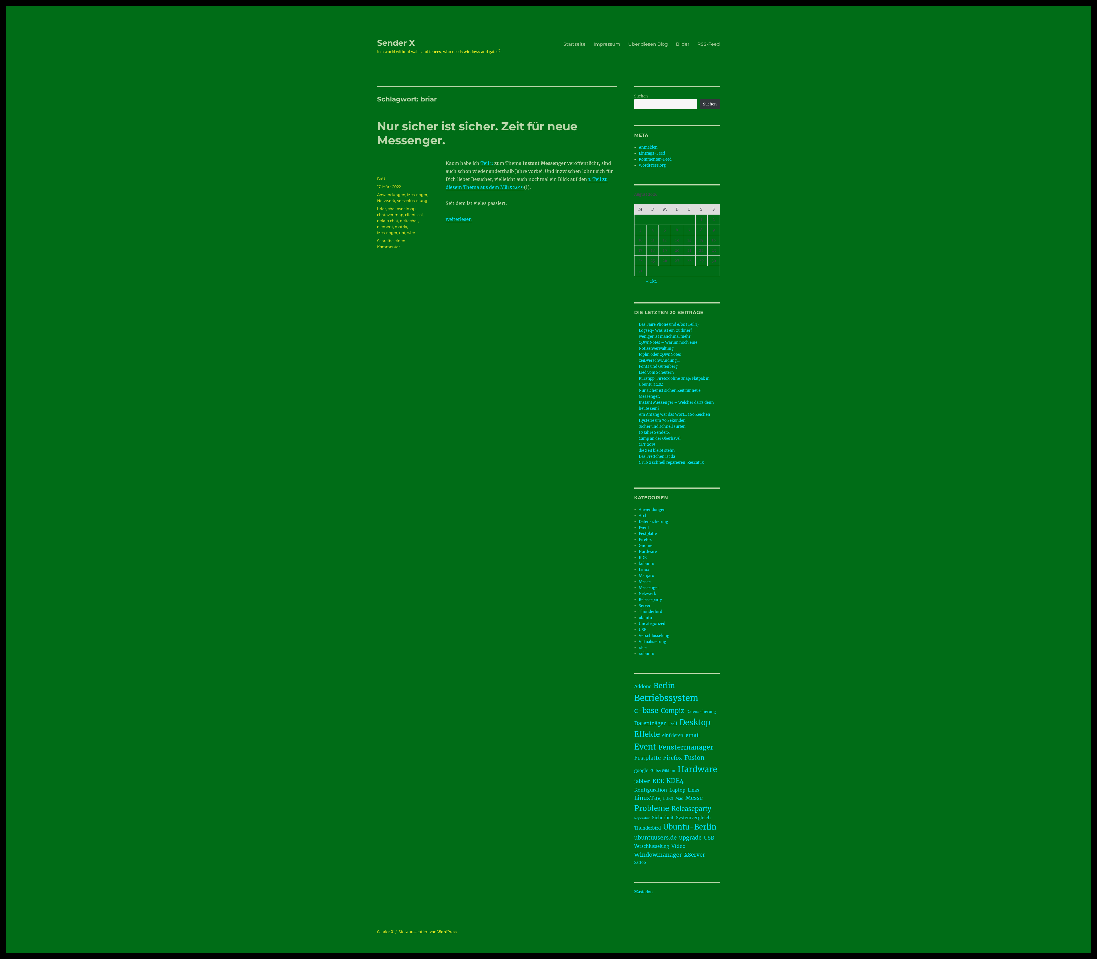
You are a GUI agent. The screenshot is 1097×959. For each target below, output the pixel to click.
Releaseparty (650, 599)
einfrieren (672, 735)
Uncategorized (652, 623)
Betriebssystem (666, 698)
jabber (642, 781)
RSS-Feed (708, 44)
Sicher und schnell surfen (662, 426)
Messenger (417, 194)
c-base (646, 710)
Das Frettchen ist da (657, 456)
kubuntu (646, 563)
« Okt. (651, 281)
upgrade (690, 837)
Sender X (396, 43)
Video (678, 846)
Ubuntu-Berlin (689, 827)
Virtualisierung (652, 641)
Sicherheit (663, 817)
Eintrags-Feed (652, 153)
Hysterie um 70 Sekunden (662, 420)
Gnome (645, 545)
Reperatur (642, 818)
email (693, 735)
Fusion (694, 758)
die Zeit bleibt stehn (657, 450)
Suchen (641, 96)
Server (644, 605)
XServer (694, 855)
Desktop (694, 722)
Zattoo (640, 862)
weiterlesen (459, 219)
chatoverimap (390, 214)
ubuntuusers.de (655, 837)
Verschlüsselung (412, 200)
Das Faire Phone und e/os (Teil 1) (669, 324)
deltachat (409, 220)
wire (411, 232)
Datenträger (650, 723)
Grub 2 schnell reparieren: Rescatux (671, 462)
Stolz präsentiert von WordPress (428, 932)
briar (381, 208)
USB (642, 629)
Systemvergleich (693, 817)
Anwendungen (391, 194)
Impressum (607, 44)
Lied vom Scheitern (656, 372)
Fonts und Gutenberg (658, 366)
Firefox (645, 539)
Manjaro (646, 575)
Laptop (677, 790)
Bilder (682, 44)
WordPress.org (652, 165)
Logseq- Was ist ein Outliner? (665, 330)
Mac (679, 798)
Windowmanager (658, 854)
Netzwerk (386, 200)
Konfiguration (650, 790)
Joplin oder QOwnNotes (660, 354)
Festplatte (648, 533)
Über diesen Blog (648, 44)
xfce (642, 647)
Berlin (664, 685)
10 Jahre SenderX (654, 432)
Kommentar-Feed (655, 159)
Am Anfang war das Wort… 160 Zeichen (674, 414)
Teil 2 (487, 163)
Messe (644, 581)
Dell (672, 723)
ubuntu (645, 617)
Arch (643, 515)
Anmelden (648, 147)
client (410, 214)
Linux (644, 569)
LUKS (668, 798)
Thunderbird (650, 611)
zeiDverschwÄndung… (659, 360)
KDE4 (675, 781)
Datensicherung (653, 521)
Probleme (651, 808)
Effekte (647, 734)
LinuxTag (647, 797)
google (641, 770)
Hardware (648, 551)
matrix (401, 226)
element (385, 226)
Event (644, 527)
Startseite (574, 44)
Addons (642, 686)
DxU (381, 178)
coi (420, 214)
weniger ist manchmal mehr (664, 336)
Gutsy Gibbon (662, 770)
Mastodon (643, 892)
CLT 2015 (647, 444)
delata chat (387, 220)
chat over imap (402, 208)
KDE (642, 557)
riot (402, 232)
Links (693, 790)
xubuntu (646, 653)
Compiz (672, 711)
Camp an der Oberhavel (659, 438)
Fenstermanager (685, 747)
